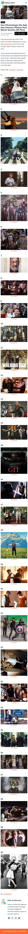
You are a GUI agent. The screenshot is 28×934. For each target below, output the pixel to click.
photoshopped (8, 44)
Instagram (12, 70)
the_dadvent (14, 104)
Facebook (20, 70)
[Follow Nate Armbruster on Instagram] (15, 918)
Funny (3, 22)
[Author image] (1, 33)
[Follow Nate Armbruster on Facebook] (8, 918)
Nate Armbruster (8, 33)
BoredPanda (7, 894)
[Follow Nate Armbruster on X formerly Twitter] (12, 918)
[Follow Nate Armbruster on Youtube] (19, 918)
